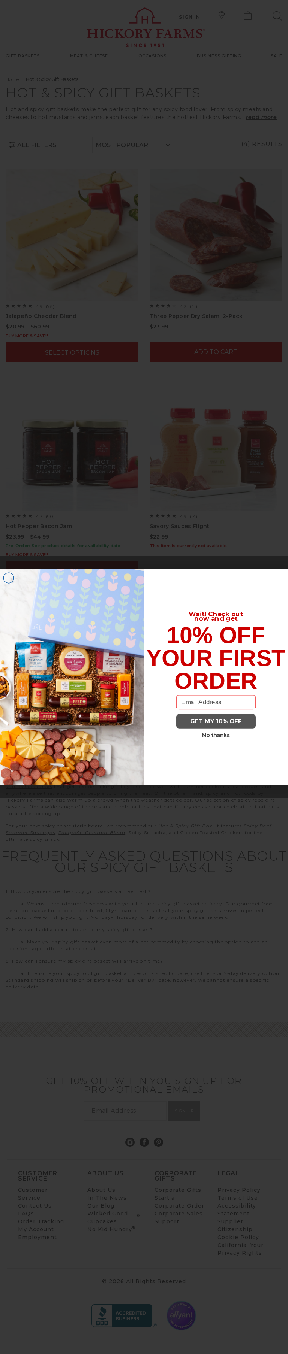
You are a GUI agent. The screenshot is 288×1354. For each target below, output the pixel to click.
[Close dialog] (8, 578)
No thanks (216, 735)
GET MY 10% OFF (216, 721)
